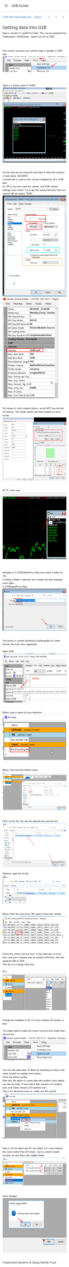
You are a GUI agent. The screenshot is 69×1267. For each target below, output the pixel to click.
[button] (49, 17)
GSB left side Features (17, 17)
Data (37, 17)
